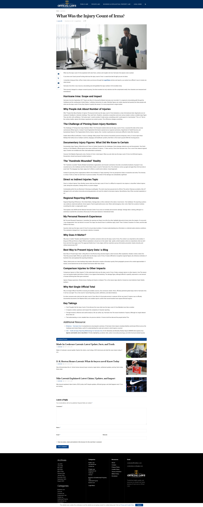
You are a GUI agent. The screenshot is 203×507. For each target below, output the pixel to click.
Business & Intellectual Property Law (116, 4)
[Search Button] (145, 4)
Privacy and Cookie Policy (127, 505)
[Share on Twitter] (58, 78)
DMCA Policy (115, 474)
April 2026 (60, 469)
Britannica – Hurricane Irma (73, 326)
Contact (114, 465)
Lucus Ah (60, 363)
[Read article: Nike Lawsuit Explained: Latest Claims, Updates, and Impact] (136, 384)
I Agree (139, 505)
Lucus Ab (60, 346)
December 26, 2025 (69, 21)
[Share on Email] (58, 83)
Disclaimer (115, 476)
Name (58, 427)
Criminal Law (60, 493)
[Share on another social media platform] (58, 87)
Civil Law (59, 491)
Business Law (61, 489)
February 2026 (61, 473)
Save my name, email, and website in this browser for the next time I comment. (80, 442)
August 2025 (60, 481)
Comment (59, 406)
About (113, 462)
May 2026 (59, 467)
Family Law (60, 497)
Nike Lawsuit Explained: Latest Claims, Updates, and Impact (85, 378)
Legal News (138, 4)
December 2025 (61, 477)
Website (105, 435)
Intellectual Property (62, 499)
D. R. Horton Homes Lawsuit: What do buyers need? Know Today (87, 361)
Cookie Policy (115, 469)
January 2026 (60, 475)
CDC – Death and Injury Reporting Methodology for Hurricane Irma (84, 331)
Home (57, 11)
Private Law (95, 4)
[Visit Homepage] (66, 4)
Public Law (84, 4)
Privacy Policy (116, 467)
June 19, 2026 (67, 346)
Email (58, 435)
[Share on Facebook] (58, 74)
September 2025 (61, 479)
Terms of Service (116, 471)
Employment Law (61, 495)
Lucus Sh (60, 21)
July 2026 (59, 464)
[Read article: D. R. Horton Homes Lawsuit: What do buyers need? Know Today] (136, 367)
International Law (61, 501)
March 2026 (60, 471)
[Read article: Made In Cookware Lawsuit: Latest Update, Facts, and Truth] (136, 350)
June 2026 (60, 466)
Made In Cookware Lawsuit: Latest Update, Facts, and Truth (85, 344)
